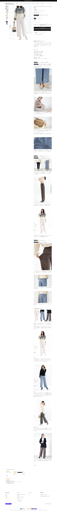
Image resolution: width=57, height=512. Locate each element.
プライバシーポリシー (20, 498)
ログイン (30, 494)
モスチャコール (42, 15)
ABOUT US (6, 494)
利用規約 (18, 495)
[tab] (36, 32)
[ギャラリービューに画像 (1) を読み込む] (7, 7)
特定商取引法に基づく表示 (20, 497)
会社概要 (6, 497)
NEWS (6, 495)
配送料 (36, 10)
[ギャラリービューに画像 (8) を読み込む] (7, 23)
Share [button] (35, 465)
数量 (34, 20)
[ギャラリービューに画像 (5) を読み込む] (7, 11)
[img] (8, 478)
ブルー (47, 15)
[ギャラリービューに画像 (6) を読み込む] (7, 15)
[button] (17, 3)
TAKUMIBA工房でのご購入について (21, 494)
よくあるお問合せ (19, 501)
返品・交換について (19, 499)
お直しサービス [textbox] (36, 24)
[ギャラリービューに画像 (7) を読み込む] (7, 19)
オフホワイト (36, 15)
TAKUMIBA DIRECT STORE (15, 510)
